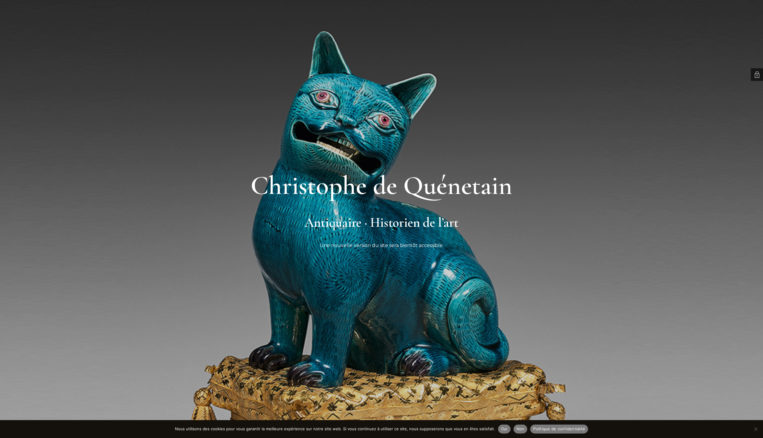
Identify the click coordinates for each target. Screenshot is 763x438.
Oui (504, 428)
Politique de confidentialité (559, 428)
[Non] (756, 429)
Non (521, 428)
